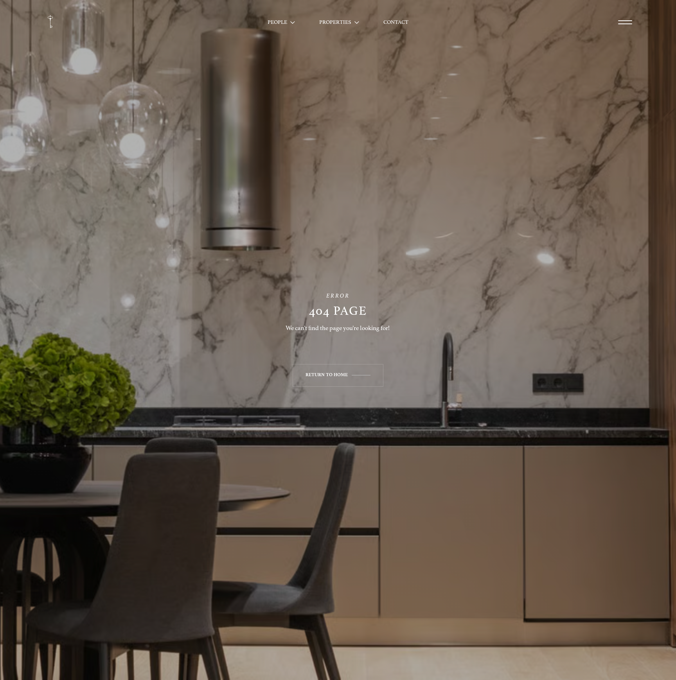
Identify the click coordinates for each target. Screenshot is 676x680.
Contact (395, 22)
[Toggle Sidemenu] (625, 22)
